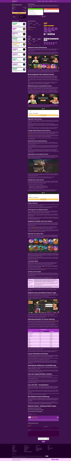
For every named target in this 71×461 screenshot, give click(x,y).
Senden (43, 441)
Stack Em (25, 450)
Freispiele (45, 23)
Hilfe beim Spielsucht (39, 449)
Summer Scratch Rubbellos (28, 451)
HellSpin (13, 448)
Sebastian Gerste (34, 414)
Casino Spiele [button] (51, 1)
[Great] (30, 425)
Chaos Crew (26, 449)
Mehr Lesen (43, 16)
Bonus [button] (47, 1)
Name (28, 426)
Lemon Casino (14, 451)
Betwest (13, 449)
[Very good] (29, 425)
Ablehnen (57, 459)
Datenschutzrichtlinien (39, 448)
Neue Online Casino (50, 25)
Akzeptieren (53, 459)
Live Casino (45, 25)
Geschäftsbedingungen (19, 14)
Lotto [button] (55, 1)
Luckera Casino (14, 450)
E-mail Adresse (46, 426)
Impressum (37, 450)
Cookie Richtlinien (50, 448)
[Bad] (28, 425)
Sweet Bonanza (26, 448)
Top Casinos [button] (39, 1)
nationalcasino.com (30, 29)
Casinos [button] (43, 1)
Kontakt (49, 449)
